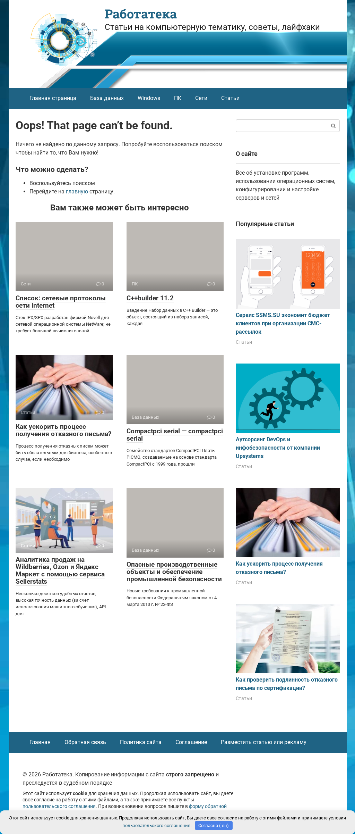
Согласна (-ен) (213, 825)
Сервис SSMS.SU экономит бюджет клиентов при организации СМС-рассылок (283, 323)
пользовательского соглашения (59, 806)
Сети (201, 98)
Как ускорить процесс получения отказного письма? (63, 430)
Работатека (141, 13)
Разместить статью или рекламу (263, 742)
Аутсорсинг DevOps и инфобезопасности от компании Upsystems (278, 447)
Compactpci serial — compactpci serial (175, 434)
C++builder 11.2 (150, 298)
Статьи (230, 98)
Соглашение (191, 742)
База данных (107, 98)
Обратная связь (85, 742)
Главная (40, 742)
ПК (177, 98)
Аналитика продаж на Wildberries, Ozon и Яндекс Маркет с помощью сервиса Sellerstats (60, 570)
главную (77, 191)
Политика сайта (141, 742)
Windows (149, 98)
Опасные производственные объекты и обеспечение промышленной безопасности (174, 571)
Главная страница (52, 98)
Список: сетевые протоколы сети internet (61, 301)
